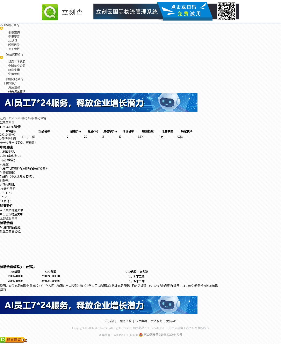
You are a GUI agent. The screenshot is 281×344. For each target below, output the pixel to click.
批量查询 (14, 32)
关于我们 (110, 321)
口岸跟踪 (10, 83)
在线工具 (6, 118)
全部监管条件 (8, 218)
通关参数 (14, 49)
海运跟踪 (14, 87)
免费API (171, 321)
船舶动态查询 (14, 79)
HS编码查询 (11, 25)
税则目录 (14, 44)
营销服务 (156, 321)
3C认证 (12, 40)
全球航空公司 (17, 65)
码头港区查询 (17, 91)
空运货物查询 (14, 54)
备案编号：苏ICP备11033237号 (118, 335)
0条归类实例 (8, 138)
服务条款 (125, 321)
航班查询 (14, 69)
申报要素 (14, 36)
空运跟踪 (14, 74)
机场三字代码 (17, 61)
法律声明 (141, 321)
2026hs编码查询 (23, 118)
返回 (3, 289)
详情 (180, 137)
